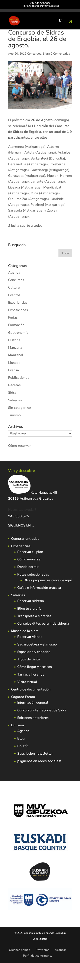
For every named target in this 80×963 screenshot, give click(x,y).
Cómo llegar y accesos (34, 666)
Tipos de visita (28, 659)
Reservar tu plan (30, 552)
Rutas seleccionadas (33, 574)
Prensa (13, 370)
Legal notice (40, 938)
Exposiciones (18, 310)
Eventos (14, 295)
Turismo (14, 415)
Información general (32, 702)
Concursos (34, 54)
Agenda (14, 272)
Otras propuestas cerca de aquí (47, 580)
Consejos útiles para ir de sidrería (43, 623)
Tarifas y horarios (30, 674)
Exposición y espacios (33, 652)
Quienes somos (19, 950)
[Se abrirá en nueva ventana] (34, 525)
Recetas (14, 385)
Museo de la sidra (25, 631)
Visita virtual (27, 682)
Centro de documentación (31, 689)
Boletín (23, 746)
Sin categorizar (19, 407)
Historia (14, 340)
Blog (21, 738)
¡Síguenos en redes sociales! (39, 761)
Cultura (14, 287)
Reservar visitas (29, 636)
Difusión (17, 725)
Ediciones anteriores (33, 717)
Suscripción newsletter (35, 753)
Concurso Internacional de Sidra (41, 710)
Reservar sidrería (30, 601)
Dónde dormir (28, 566)
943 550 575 (18, 516)
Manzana (15, 347)
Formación (16, 325)
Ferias (13, 317)
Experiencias (18, 302)
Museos (14, 362)
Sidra (46, 54)
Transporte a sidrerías (34, 616)
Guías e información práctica (39, 587)
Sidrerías (15, 400)
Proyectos (42, 950)
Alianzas (61, 950)
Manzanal (15, 355)
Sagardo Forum (23, 697)
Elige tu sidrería (29, 608)
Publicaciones (18, 377)
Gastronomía (18, 332)
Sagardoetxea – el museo (37, 644)
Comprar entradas (25, 538)
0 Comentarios (60, 54)
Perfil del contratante (37, 956)
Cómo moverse (29, 559)
